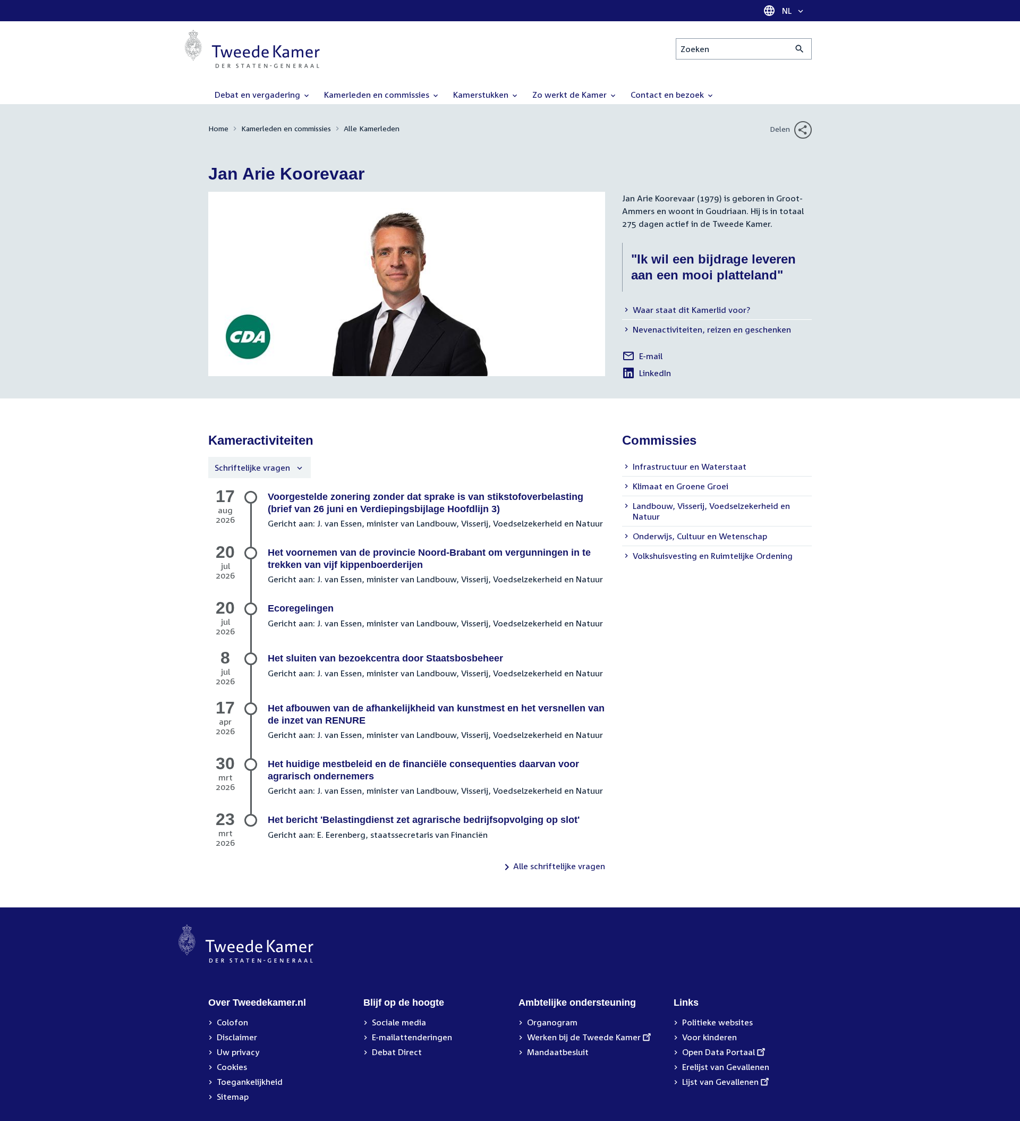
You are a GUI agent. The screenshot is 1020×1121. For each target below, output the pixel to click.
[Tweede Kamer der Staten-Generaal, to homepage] (252, 49)
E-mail (642, 357)
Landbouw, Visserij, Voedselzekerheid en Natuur (711, 511)
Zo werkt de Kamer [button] (570, 94)
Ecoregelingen (301, 608)
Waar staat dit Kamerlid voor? (691, 309)
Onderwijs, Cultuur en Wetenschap (700, 536)
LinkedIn (646, 374)
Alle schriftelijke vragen (559, 866)
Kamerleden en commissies (286, 128)
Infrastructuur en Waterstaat (689, 466)
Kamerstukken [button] (482, 94)
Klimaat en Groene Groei (680, 486)
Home (218, 128)
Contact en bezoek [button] (668, 94)
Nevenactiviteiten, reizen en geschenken (712, 329)
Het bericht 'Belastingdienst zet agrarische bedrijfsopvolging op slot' (424, 819)
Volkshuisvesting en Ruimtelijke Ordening (713, 555)
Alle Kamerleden (372, 128)
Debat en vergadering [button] (258, 94)
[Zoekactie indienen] (800, 49)
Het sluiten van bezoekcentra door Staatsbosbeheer (385, 658)
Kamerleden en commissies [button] (377, 94)
